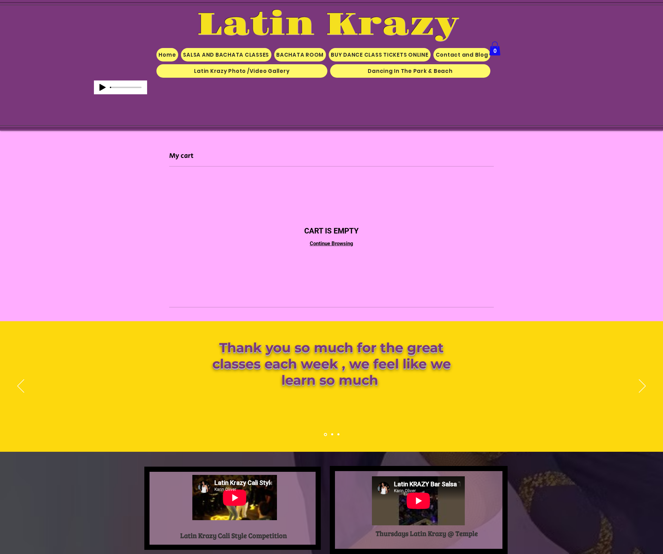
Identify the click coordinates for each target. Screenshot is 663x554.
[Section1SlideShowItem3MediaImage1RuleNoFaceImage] (338, 434)
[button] (495, 48)
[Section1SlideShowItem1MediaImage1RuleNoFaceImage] (325, 434)
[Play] (102, 87)
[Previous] (20, 386)
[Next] (642, 386)
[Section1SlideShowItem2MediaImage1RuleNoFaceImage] (332, 434)
